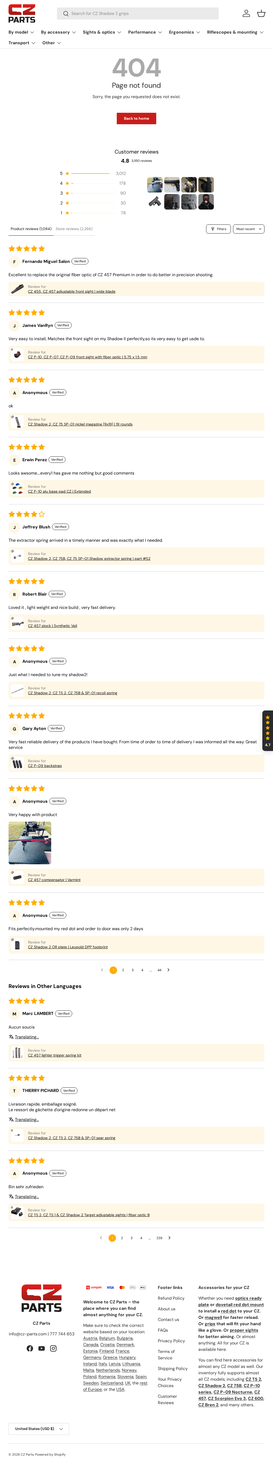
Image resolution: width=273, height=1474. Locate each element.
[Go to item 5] (155, 202)
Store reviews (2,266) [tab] (74, 228)
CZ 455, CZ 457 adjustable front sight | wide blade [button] (71, 291)
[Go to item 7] (189, 202)
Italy (103, 1364)
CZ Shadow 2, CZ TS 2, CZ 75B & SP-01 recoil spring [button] (72, 692)
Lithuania (131, 1364)
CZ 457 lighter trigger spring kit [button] (54, 1055)
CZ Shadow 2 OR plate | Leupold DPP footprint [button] (68, 947)
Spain (140, 1376)
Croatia (107, 1344)
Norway (129, 1370)
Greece (110, 1357)
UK (127, 1383)
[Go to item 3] (189, 184)
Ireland (90, 1364)
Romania (106, 1376)
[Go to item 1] (155, 184)
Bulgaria (125, 1338)
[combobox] (138, 13)
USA (120, 1389)
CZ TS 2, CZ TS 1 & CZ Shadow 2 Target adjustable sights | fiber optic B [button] (89, 1214)
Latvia (115, 1364)
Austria (90, 1338)
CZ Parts (27, 1454)
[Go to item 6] (172, 202)
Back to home (136, 118)
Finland (106, 1351)
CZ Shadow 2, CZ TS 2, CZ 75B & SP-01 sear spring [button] (71, 1137)
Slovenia (125, 1376)
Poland (90, 1376)
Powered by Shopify (50, 1454)
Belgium (107, 1338)
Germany (92, 1357)
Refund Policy (171, 1298)
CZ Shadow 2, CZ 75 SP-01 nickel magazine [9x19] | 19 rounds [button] (80, 424)
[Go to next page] (170, 970)
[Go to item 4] (206, 184)
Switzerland (112, 1383)
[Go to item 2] (172, 184)
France (122, 1351)
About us (166, 1309)
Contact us (168, 1319)
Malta (88, 1370)
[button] (261, 13)
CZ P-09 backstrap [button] (45, 765)
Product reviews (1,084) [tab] (31, 228)
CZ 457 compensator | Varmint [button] (54, 879)
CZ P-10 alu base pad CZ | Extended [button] (59, 491)
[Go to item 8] (206, 202)
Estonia (90, 1351)
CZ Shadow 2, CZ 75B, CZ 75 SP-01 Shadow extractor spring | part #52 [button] (89, 558)
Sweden (91, 1383)
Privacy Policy (171, 1341)
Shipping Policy (173, 1368)
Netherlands (108, 1370)
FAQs (163, 1330)
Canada (90, 1344)
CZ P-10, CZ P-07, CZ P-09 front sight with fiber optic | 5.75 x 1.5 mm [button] (87, 357)
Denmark (125, 1344)
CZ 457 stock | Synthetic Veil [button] (52, 625)
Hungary (127, 1357)
